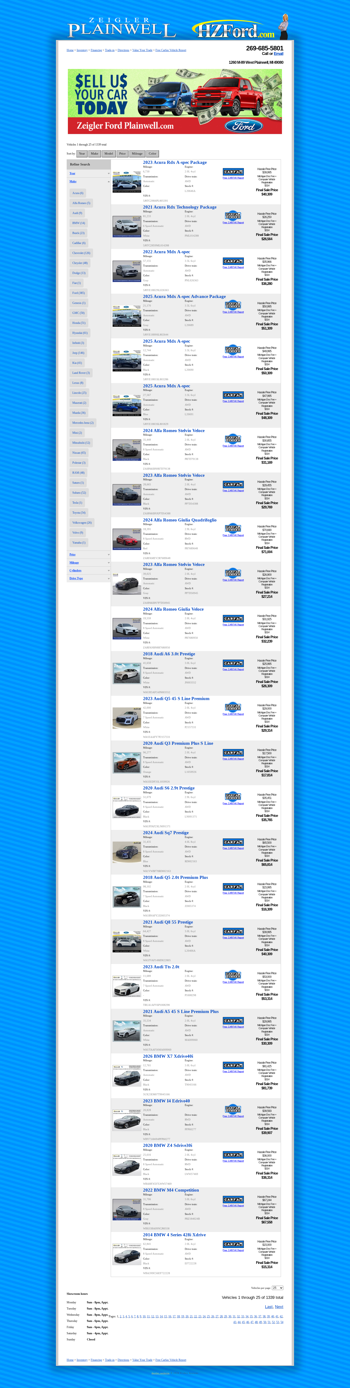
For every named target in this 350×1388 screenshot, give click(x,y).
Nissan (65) (79, 452)
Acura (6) (77, 193)
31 (234, 1316)
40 (272, 1316)
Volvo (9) (77, 532)
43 (234, 1322)
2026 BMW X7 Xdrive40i (168, 1056)
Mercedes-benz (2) (83, 422)
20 (186, 1316)
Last (269, 1306)
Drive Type (76, 578)
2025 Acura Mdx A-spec (166, 341)
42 (281, 1316)
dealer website (161, 1373)
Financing (96, 50)
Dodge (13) (78, 273)
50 (264, 1322)
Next (279, 1306)
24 (204, 1316)
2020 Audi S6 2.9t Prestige (169, 787)
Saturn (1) (78, 482)
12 (152, 1316)
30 (229, 1316)
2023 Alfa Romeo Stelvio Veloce (174, 475)
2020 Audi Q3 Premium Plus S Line (178, 743)
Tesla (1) (77, 502)
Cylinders (75, 570)
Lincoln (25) (79, 392)
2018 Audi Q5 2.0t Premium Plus (175, 877)
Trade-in (110, 50)
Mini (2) (77, 432)
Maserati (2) (79, 402)
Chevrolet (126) (81, 253)
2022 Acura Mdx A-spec (166, 251)
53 (277, 1322)
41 (276, 1316)
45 (243, 1322)
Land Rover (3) (81, 373)
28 (221, 1316)
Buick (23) (78, 233)
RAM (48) (78, 472)
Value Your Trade (142, 50)
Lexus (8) (77, 383)
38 (264, 1316)
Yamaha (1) (78, 542)
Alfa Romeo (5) (81, 203)
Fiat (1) (76, 283)
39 (268, 1316)
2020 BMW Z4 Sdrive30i (167, 1145)
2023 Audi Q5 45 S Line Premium (176, 698)
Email (278, 53)
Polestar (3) (78, 462)
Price (72, 554)
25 (208, 1316)
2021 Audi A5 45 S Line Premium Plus (181, 1011)
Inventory (82, 50)
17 (174, 1316)
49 (260, 1322)
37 (259, 1316)
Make (73, 181)
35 (251, 1316)
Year (72, 173)
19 (182, 1316)
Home (70, 50)
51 (269, 1322)
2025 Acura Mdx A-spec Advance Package (184, 296)
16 (169, 1316)
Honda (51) (78, 323)
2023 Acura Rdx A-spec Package (175, 162)
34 (246, 1316)
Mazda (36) (78, 412)
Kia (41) (77, 363)
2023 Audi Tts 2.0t (161, 966)
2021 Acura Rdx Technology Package (179, 207)
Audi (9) (77, 213)
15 (165, 1316)
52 (273, 1322)
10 (144, 1316)
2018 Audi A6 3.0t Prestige (169, 653)
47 (251, 1322)
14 (161, 1316)
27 (216, 1316)
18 (178, 1316)
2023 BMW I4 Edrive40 (166, 1100)
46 (247, 1322)
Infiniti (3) (78, 343)
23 (199, 1316)
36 (255, 1316)
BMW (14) (78, 223)
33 (242, 1316)
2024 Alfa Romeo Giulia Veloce (173, 609)
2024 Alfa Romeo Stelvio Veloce (174, 430)
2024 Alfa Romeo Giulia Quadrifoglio (180, 519)
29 (225, 1316)
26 (212, 1316)
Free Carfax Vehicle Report (170, 50)
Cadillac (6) (78, 243)
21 (191, 1316)
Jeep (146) (78, 353)
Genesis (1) (78, 303)
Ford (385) (78, 293)
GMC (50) (78, 313)
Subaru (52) (79, 492)
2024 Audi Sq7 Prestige (166, 832)
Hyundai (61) (80, 333)
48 (256, 1322)
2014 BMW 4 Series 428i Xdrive (174, 1234)
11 (148, 1316)
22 (195, 1316)
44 (239, 1322)
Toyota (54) (78, 512)
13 (156, 1316)
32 (238, 1316)
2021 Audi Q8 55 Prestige (168, 922)
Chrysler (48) (80, 263)
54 (281, 1322)
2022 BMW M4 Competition (171, 1190)
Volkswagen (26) (82, 522)
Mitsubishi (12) (81, 442)
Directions (123, 50)
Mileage (74, 562)
